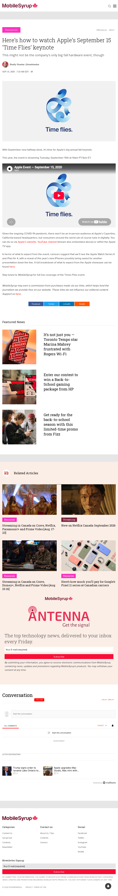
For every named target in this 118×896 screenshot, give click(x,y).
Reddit (82, 303)
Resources (11, 29)
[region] (59, 739)
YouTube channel (47, 241)
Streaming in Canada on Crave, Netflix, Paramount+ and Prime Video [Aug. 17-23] (29, 529)
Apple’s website (27, 241)
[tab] (10, 725)
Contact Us (7, 833)
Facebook (36, 303)
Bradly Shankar (17, 64)
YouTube (82, 847)
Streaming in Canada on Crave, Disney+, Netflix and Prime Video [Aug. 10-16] (29, 585)
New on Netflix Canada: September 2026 (88, 525)
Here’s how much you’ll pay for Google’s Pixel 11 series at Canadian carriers (88, 583)
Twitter (51, 303)
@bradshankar (32, 64)
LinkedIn (66, 303)
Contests (6, 842)
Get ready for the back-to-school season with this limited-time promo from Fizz (61, 424)
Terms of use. (40, 887)
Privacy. (29, 887)
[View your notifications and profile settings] (113, 726)
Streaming (69, 519)
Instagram (82, 842)
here (12, 266)
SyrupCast (7, 837)
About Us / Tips (47, 833)
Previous (101, 30)
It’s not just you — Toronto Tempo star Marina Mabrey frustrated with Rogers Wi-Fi (61, 344)
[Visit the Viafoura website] (109, 782)
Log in (104, 699)
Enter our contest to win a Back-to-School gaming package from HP (61, 382)
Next (111, 30)
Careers (44, 842)
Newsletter (7, 847)
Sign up (111, 699)
